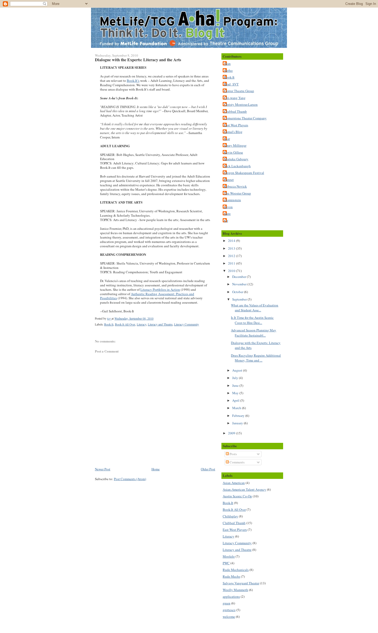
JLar (227, 138)
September (240, 299)
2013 (232, 248)
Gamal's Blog (233, 131)
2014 (232, 240)
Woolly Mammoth (235, 589)
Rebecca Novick (235, 186)
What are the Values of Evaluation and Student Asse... (254, 308)
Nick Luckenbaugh (237, 166)
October (238, 291)
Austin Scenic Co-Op (237, 496)
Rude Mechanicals (236, 569)
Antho (228, 70)
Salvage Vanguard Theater (241, 583)
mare (227, 213)
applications (231, 596)
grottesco (229, 610)
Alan (227, 63)
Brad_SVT (231, 84)
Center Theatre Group (239, 91)
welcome (229, 616)
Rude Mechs (231, 576)
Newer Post (102, 469)
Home (155, 469)
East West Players (236, 125)
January (238, 423)
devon (228, 207)
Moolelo (229, 556)
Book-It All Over (125, 324)
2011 (232, 263)
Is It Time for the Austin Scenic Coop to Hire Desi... (252, 320)
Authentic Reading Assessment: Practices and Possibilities (147, 296)
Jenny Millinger (235, 145)
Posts (233, 454)
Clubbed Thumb (235, 111)
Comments (237, 462)
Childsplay (230, 516)
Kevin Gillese (233, 152)
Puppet (229, 179)
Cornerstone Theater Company (245, 118)
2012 (232, 255)
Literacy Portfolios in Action (160, 289)
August (237, 370)
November (239, 284)
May (235, 393)
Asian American (234, 482)
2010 (232, 270)
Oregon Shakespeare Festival (244, 172)
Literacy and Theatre (160, 324)
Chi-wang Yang (235, 97)
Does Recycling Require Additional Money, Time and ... (256, 358)
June (235, 385)
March (237, 408)
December (239, 276)
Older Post (208, 469)
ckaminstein (232, 200)
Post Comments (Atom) (130, 479)
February (238, 415)
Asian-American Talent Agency (244, 489)
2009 (232, 433)
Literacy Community (186, 324)
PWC (226, 563)
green (226, 603)
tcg (226, 220)
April (236, 400)
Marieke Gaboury (236, 159)
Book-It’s (133, 80)
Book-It (108, 324)
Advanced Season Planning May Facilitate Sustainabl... (253, 333)
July (235, 377)
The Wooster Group (237, 193)
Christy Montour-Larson (241, 104)
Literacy (141, 324)
